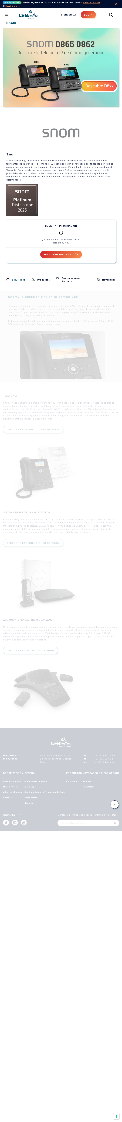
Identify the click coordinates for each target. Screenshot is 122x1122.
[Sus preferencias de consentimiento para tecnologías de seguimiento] (116, 1116)
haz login (12, 5)
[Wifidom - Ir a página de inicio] (28, 18)
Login (88, 14)
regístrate (91, 2)
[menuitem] (78, 14)
